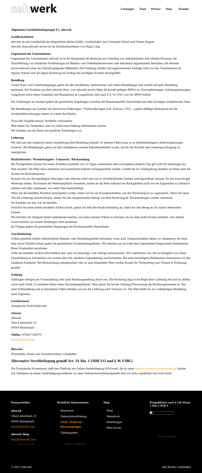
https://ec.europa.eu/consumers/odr (156, 368)
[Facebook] (106, 439)
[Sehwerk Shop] (34, 9)
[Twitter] (112, 439)
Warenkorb (113, 416)
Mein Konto (114, 427)
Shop (169, 8)
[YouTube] (124, 439)
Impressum (67, 410)
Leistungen (127, 8)
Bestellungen (114, 422)
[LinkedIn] (118, 439)
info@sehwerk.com (23, 339)
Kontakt (184, 8)
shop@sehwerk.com (23, 439)
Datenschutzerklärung (73, 416)
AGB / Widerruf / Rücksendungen (71, 424)
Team (142, 8)
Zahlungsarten (69, 432)
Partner (156, 8)
